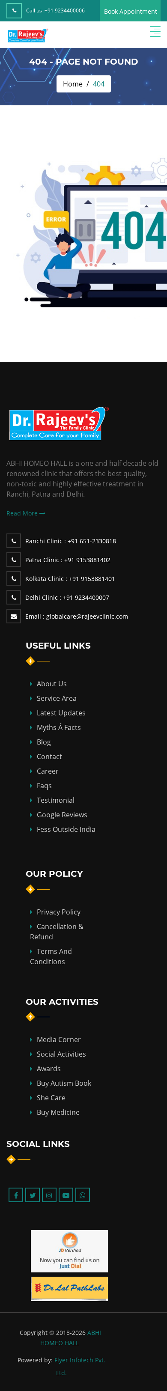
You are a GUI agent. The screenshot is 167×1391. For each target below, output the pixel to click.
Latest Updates (61, 713)
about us (52, 683)
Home (73, 84)
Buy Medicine (58, 1112)
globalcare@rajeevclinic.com (76, 616)
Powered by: (35, 1360)
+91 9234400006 (65, 10)
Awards (49, 1068)
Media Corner (59, 1039)
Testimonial (56, 800)
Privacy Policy (59, 912)
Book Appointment (130, 11)
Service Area (57, 698)
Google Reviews (62, 814)
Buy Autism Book (64, 1083)
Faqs (44, 785)
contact (49, 756)
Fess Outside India (66, 829)
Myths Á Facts (59, 727)
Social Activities (61, 1054)
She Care (51, 1097)
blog (44, 742)
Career (48, 771)
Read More (22, 513)
